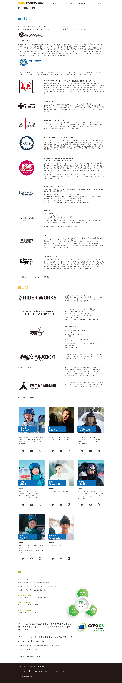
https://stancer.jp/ (24, 40)
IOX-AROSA (73, 347)
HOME (55, 3)
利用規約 (24, 671)
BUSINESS (83, 3)
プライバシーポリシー (59, 671)
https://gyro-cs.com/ (41, 582)
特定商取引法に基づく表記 (39, 671)
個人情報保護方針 (27, 676)
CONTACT (97, 3)
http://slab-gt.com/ (25, 69)
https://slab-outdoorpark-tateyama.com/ (83, 319)
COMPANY (68, 3)
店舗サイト (72, 336)
